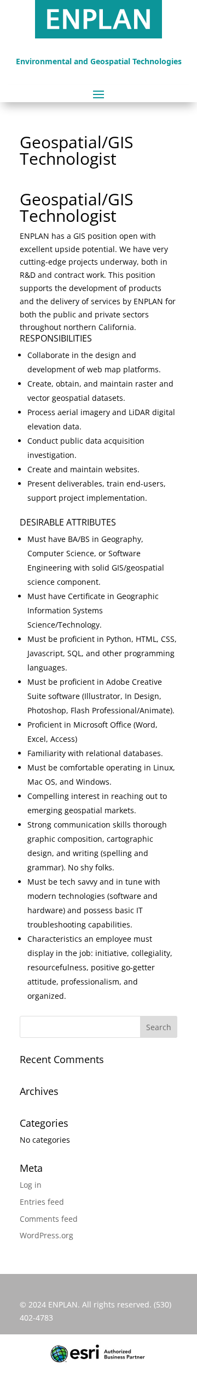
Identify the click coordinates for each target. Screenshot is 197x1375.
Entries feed (42, 1202)
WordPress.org (46, 1235)
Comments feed (49, 1219)
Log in (31, 1185)
